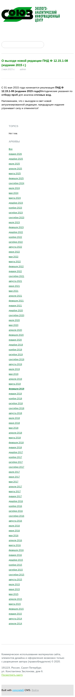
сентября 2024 (16, 183)
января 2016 (15, 555)
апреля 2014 (15, 623)
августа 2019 (15, 364)
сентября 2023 (16, 217)
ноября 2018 (15, 398)
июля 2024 (14, 188)
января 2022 (15, 271)
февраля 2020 (16, 335)
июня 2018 (14, 423)
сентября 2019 (16, 359)
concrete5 (18, 690)
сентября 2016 (16, 516)
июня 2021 (14, 286)
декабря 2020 (16, 310)
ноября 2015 (15, 565)
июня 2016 (14, 530)
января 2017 (15, 496)
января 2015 (15, 614)
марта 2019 (15, 384)
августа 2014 (15, 618)
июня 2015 (14, 589)
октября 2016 (16, 511)
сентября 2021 (16, 276)
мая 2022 (13, 256)
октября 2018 (16, 403)
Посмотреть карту (12, 674)
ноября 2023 (15, 208)
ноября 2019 (15, 349)
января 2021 (15, 305)
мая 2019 (13, 374)
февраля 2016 (16, 550)
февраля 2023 (16, 227)
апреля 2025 (15, 168)
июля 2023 (14, 222)
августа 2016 (15, 521)
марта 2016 (15, 545)
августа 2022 (15, 247)
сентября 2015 (16, 574)
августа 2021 (15, 281)
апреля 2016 (15, 540)
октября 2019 (16, 354)
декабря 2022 (16, 232)
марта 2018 (15, 437)
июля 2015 (14, 584)
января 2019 (15, 393)
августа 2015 (15, 579)
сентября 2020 (16, 315)
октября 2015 (16, 570)
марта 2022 (15, 261)
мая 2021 (13, 291)
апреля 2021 (15, 296)
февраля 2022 (16, 266)
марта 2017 (15, 491)
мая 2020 (13, 325)
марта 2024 (15, 198)
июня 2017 (14, 477)
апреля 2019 (15, 379)
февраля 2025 (16, 178)
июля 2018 (14, 418)
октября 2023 (16, 212)
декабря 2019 (16, 345)
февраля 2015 (16, 609)
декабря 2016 (16, 501)
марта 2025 (15, 173)
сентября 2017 (16, 467)
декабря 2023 (16, 203)
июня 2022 (14, 252)
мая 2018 (13, 428)
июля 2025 (14, 164)
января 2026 (15, 154)
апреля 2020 (15, 330)
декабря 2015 (16, 560)
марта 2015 (15, 604)
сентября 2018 (16, 408)
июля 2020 (14, 320)
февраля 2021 (16, 300)
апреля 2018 (15, 433)
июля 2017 (14, 472)
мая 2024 (13, 193)
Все (11, 149)
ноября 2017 (15, 457)
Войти (35, 690)
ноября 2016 (15, 506)
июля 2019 (14, 369)
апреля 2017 (15, 486)
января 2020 (15, 340)
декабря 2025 (16, 159)
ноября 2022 (15, 237)
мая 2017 (13, 481)
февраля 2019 (16, 389)
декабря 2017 (16, 452)
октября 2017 (16, 462)
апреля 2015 (15, 599)
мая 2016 (13, 535)
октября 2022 (16, 242)
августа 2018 (15, 413)
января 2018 (15, 447)
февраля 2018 (16, 442)
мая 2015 (13, 594)
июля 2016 (14, 526)
